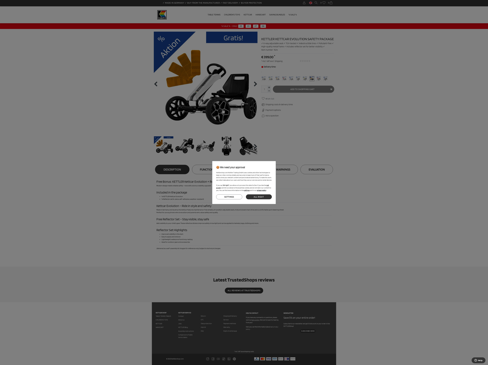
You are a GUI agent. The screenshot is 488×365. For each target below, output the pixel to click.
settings (229, 197)
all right (259, 197)
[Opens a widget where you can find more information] (478, 360)
